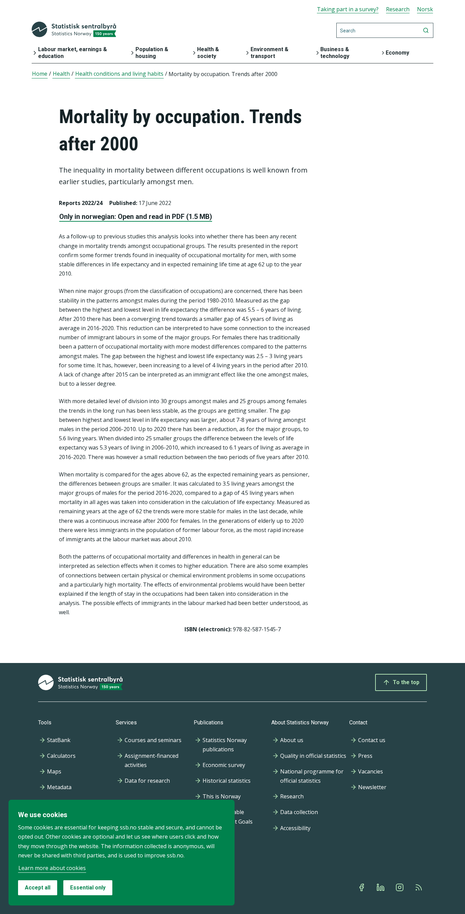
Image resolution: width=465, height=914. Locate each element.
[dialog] (122, 852)
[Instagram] (400, 887)
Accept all (37, 887)
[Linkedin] (381, 887)
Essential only (88, 887)
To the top (406, 682)
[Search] (425, 30)
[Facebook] (362, 887)
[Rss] (419, 887)
